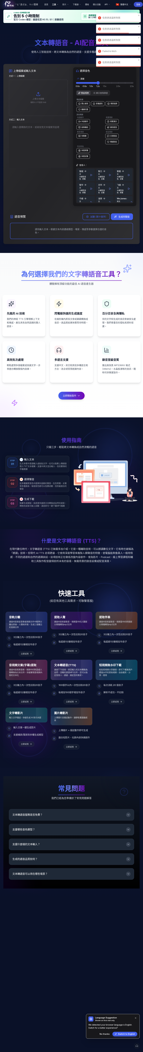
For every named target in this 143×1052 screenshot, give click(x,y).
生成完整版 (124, 216)
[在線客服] (137, 1046)
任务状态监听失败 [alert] (111, 18)
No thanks (105, 1034)
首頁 (46, 4)
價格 (87, 4)
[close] (139, 4)
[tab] (83, 93)
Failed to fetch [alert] (109, 29)
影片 (64, 4)
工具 (54, 4)
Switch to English (126, 1034)
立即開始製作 (69, 395)
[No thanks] (135, 1018)
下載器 (76, 4)
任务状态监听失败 (111, 6)
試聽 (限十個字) (98, 216)
